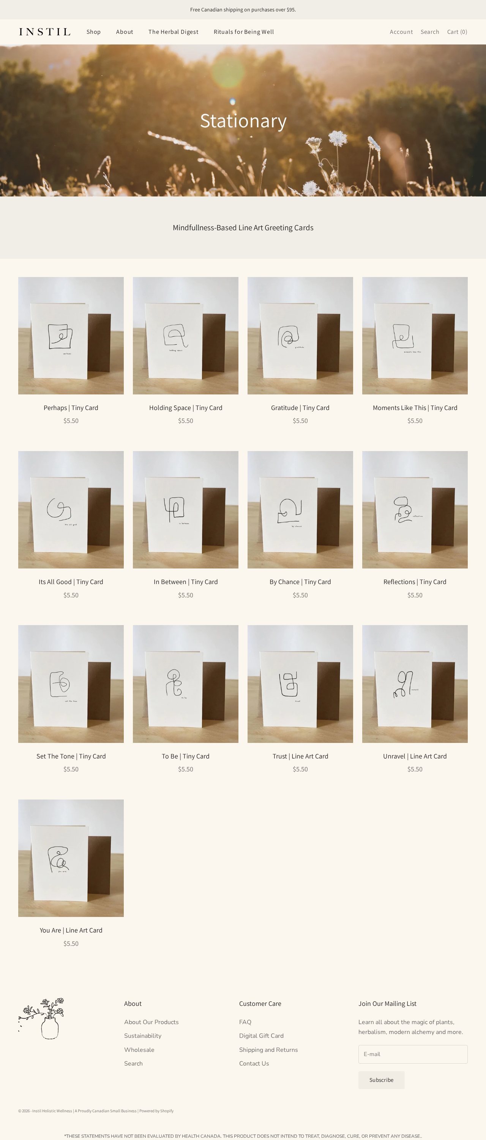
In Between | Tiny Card (186, 581)
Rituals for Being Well (244, 32)
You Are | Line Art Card (71, 930)
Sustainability (142, 1036)
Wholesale (139, 1050)
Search (133, 1063)
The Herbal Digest (173, 32)
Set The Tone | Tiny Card (71, 756)
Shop (94, 32)
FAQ (245, 1022)
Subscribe (381, 1079)
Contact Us (254, 1063)
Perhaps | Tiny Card (71, 407)
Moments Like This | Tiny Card (415, 407)
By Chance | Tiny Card (300, 581)
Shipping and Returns (268, 1050)
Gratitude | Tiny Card (300, 407)
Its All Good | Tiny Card (71, 581)
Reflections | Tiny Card (415, 581)
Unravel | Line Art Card (415, 756)
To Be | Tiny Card (186, 756)
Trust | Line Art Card (300, 756)
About (124, 32)
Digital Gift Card (261, 1036)
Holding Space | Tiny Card (185, 407)
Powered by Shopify (156, 1110)
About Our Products (151, 1022)
